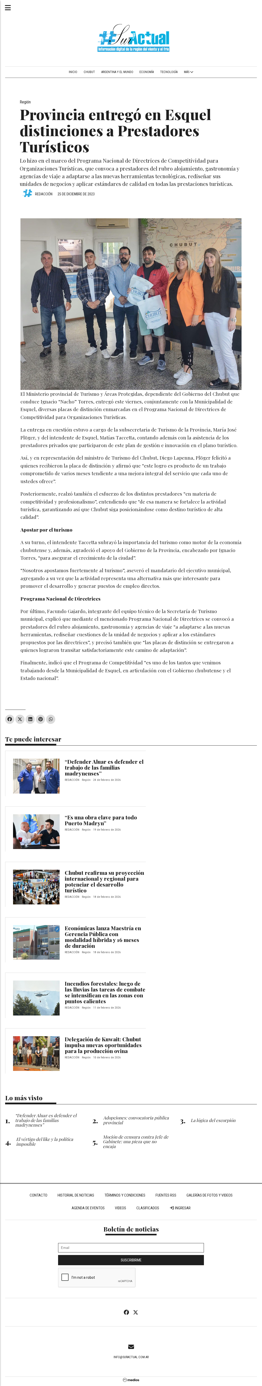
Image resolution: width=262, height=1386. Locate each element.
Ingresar (182, 1208)
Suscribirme (131, 1260)
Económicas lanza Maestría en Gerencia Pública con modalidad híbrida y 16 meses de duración (103, 936)
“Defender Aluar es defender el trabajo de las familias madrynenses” (104, 767)
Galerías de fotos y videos (210, 1195)
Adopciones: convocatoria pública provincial (136, 1120)
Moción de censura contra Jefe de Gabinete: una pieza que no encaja (135, 1141)
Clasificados (147, 1208)
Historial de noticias (76, 1195)
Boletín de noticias (131, 1229)
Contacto (38, 1195)
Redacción (43, 194)
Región (25, 102)
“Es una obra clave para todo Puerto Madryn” (101, 820)
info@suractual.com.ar (131, 1357)
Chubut (89, 72)
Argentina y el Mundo (117, 72)
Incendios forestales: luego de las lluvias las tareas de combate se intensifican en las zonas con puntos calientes (105, 992)
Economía (146, 72)
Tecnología (169, 72)
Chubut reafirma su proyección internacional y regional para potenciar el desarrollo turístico (104, 881)
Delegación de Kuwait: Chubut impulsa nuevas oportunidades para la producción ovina (103, 1044)
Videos (120, 1208)
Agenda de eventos (88, 1208)
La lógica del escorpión (213, 1120)
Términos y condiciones (124, 1195)
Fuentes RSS (166, 1195)
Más (187, 72)
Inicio (73, 72)
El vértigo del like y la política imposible (44, 1141)
